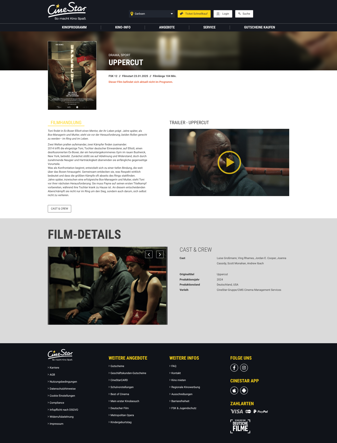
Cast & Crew (59, 208)
